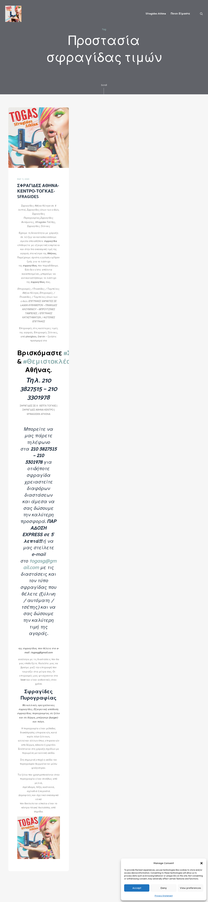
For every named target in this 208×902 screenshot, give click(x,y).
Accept (136, 887)
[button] (201, 863)
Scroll (104, 85)
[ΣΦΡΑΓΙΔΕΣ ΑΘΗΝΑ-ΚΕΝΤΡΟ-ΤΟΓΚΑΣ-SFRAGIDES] (38, 137)
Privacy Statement (164, 896)
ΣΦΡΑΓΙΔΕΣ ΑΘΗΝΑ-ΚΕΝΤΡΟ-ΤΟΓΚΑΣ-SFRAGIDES (38, 191)
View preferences (190, 887)
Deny (164, 887)
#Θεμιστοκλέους (50, 362)
